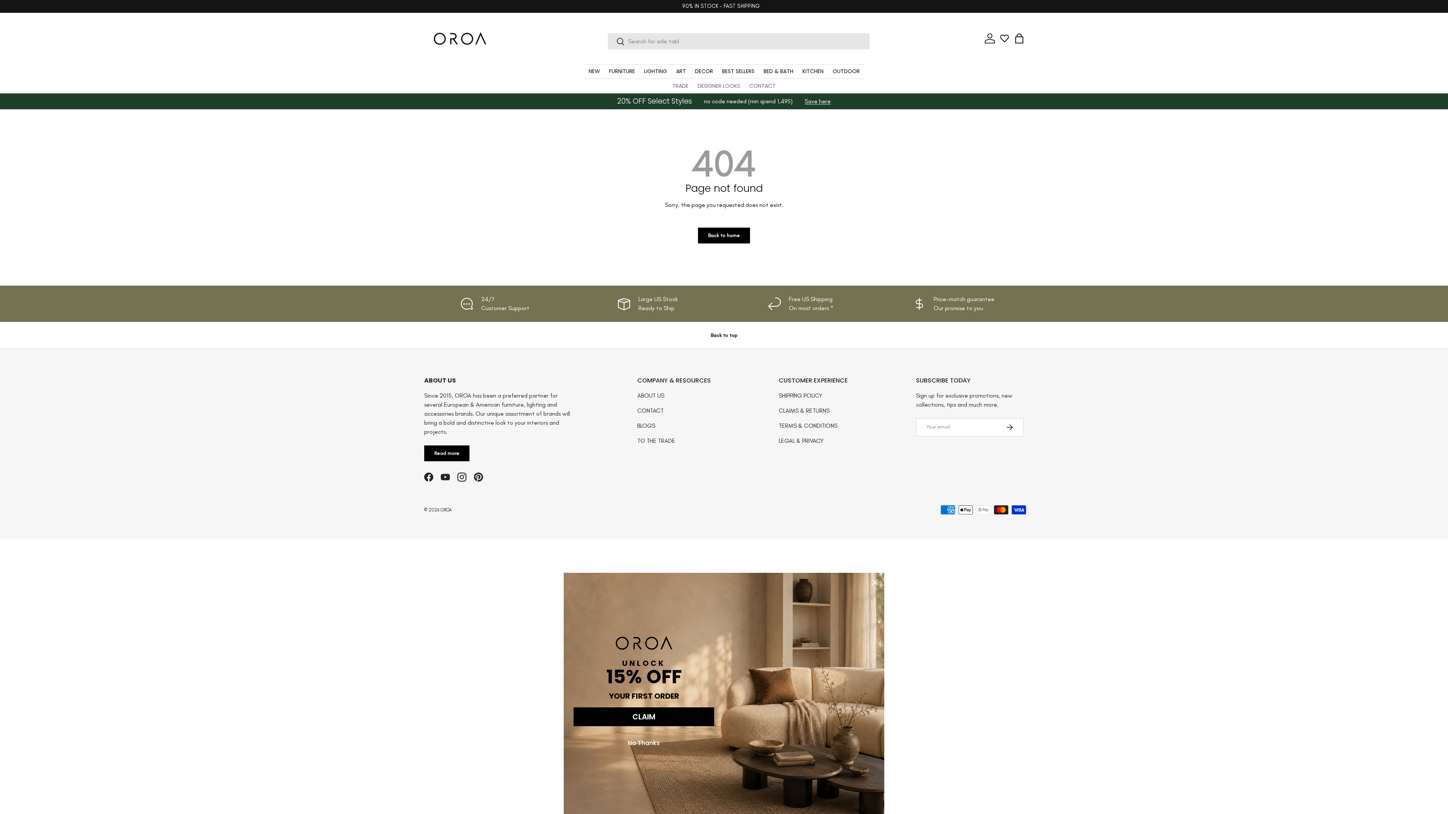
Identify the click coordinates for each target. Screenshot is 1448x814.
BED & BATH (778, 71)
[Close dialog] (874, 582)
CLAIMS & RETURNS (804, 410)
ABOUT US (650, 395)
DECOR (704, 71)
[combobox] (738, 41)
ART (681, 71)
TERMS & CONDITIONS (808, 425)
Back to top (724, 335)
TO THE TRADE (656, 440)
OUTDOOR (846, 71)
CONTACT (762, 86)
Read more (446, 453)
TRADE (680, 86)
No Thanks (644, 743)
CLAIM (643, 716)
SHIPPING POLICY (800, 395)
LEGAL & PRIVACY (801, 440)
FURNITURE (622, 71)
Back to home (724, 235)
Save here (818, 101)
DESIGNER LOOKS (719, 86)
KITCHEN (813, 71)
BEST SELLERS (738, 71)
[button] (1019, 38)
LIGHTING (655, 71)
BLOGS (646, 425)
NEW (594, 71)
